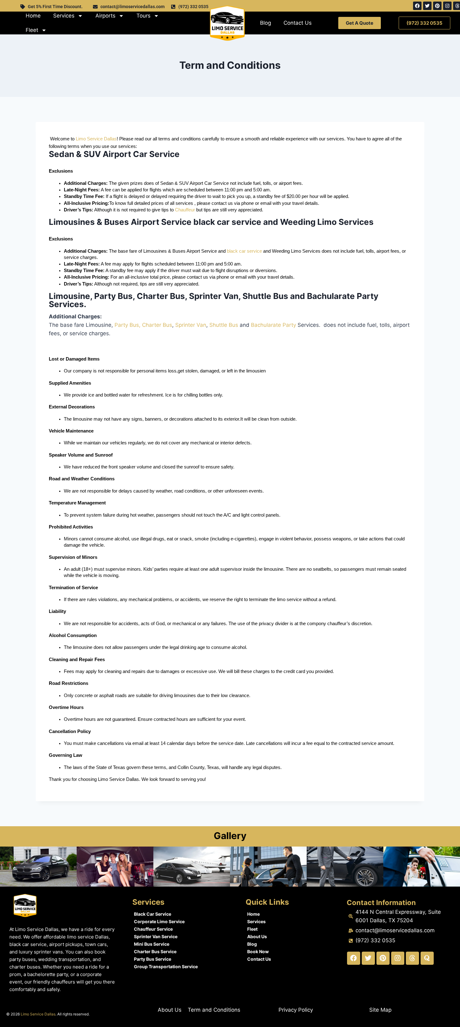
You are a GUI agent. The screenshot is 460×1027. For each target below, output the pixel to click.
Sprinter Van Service (155, 936)
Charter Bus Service (155, 951)
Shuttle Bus (223, 325)
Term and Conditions (214, 1010)
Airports (105, 16)
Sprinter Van (190, 325)
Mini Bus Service (151, 944)
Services (63, 16)
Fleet (32, 30)
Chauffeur (185, 209)
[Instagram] (447, 6)
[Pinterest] (437, 6)
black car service (245, 251)
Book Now (258, 951)
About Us (257, 936)
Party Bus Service (152, 959)
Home (33, 16)
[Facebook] (417, 6)
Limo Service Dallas (96, 138)
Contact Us (298, 23)
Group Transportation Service (166, 966)
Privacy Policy (296, 1010)
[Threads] (412, 958)
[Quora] (427, 958)
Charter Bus (157, 325)
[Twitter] (427, 6)
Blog (265, 23)
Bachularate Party (273, 325)
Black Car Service (152, 914)
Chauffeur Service (153, 929)
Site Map (380, 1010)
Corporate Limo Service (159, 921)
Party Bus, (128, 325)
